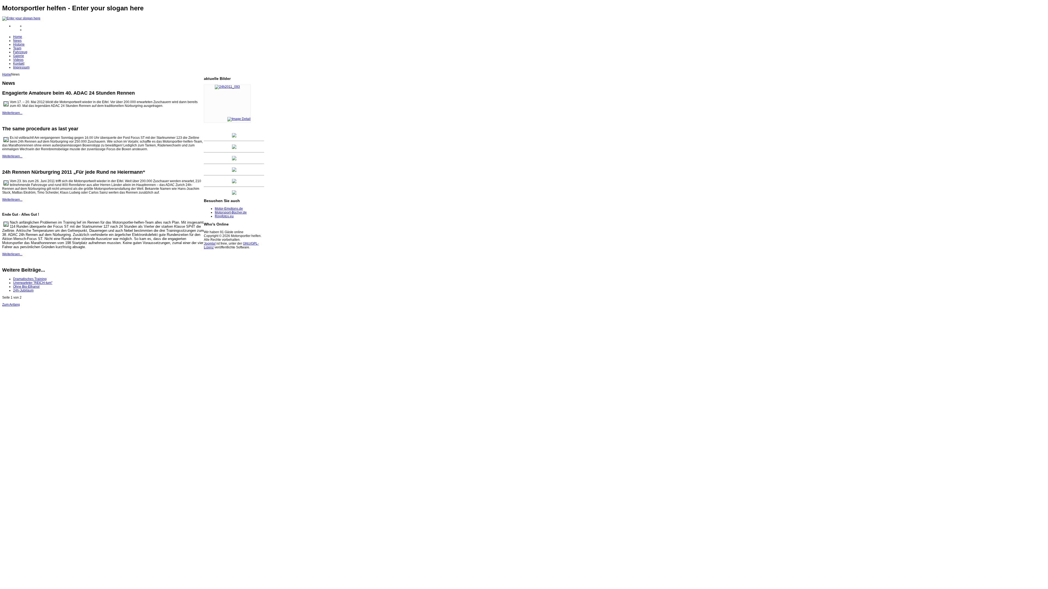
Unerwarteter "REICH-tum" (32, 283)
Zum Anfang (11, 304)
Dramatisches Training (30, 279)
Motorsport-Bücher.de (231, 212)
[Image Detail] (239, 119)
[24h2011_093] (227, 87)
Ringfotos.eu (224, 216)
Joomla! (210, 243)
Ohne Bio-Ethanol (26, 287)
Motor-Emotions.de (229, 209)
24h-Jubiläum (23, 290)
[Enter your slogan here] (21, 18)
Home (6, 74)
